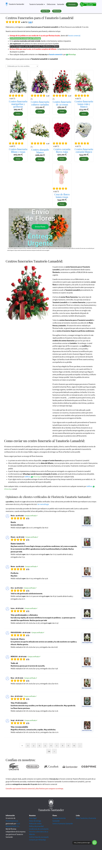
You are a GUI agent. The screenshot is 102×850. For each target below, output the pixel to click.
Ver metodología (43, 504)
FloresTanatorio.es (12, 821)
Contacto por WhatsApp (37, 840)
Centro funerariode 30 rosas (62, 103)
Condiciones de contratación (39, 829)
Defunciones (51, 4)
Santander (60, 4)
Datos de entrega (35, 821)
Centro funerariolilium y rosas (18, 150)
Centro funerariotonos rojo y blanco (84, 104)
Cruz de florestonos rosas (62, 195)
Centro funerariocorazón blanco (84, 150)
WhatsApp (72, 54)
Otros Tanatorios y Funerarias (86, 818)
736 (49, 751)
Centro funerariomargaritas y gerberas (18, 104)
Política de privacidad (36, 826)
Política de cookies (35, 824)
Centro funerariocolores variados (40, 103)
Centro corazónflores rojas (62, 150)
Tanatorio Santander (16, 4)
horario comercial (74, 36)
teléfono (27, 477)
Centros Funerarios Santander (62, 824)
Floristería (71, 4)
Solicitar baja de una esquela (39, 837)
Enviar (18, 114)
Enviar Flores (45, 11)
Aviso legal (32, 818)
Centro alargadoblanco (40, 151)
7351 (30, 22)
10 (74, 745)
